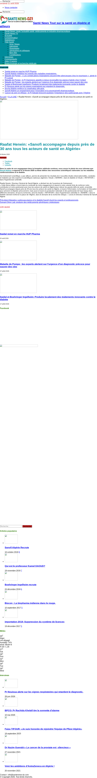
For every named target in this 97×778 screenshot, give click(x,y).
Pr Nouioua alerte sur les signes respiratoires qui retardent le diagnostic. (35, 86)
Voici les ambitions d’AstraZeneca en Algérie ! (29, 766)
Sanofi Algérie (5, 170)
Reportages (14, 48)
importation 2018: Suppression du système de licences (34, 622)
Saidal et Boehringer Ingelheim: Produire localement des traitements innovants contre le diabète (45, 84)
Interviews (13, 46)
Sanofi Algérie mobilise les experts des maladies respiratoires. (31, 74)
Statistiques (10, 40)
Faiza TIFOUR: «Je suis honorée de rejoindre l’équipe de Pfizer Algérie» (43, 729)
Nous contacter (11, 8)
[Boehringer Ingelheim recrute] (11, 580)
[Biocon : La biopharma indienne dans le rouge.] (11, 599)
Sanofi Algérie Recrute (17, 547)
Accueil (3, 97)
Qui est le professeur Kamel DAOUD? (25, 566)
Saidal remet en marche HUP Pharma (20, 71)
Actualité (8, 36)
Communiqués (11, 59)
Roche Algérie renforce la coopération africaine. (25, 89)
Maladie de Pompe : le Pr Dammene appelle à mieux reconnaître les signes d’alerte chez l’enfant (45, 80)
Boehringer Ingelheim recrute (20, 584)
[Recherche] (1, 1)
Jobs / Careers (11, 61)
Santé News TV (11, 33)
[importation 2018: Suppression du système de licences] (11, 617)
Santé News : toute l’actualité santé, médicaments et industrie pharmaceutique (37, 31)
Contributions (15, 55)
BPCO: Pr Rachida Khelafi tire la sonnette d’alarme (32, 710)
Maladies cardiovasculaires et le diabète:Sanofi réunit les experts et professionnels (39, 200)
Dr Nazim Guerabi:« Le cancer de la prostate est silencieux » (38, 747)
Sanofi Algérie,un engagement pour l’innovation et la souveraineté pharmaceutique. (40, 91)
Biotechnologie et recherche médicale (20, 63)
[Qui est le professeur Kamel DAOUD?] (11, 561)
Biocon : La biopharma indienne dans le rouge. (30, 603)
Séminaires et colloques (19, 51)
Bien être (13, 53)
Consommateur (11, 38)
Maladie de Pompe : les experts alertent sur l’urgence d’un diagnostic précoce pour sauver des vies (46, 82)
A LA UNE (12, 97)
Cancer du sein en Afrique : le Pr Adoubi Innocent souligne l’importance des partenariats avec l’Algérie (47, 93)
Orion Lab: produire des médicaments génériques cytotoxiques (29, 202)
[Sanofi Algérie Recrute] (11, 543)
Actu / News (14, 44)
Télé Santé (9, 42)
